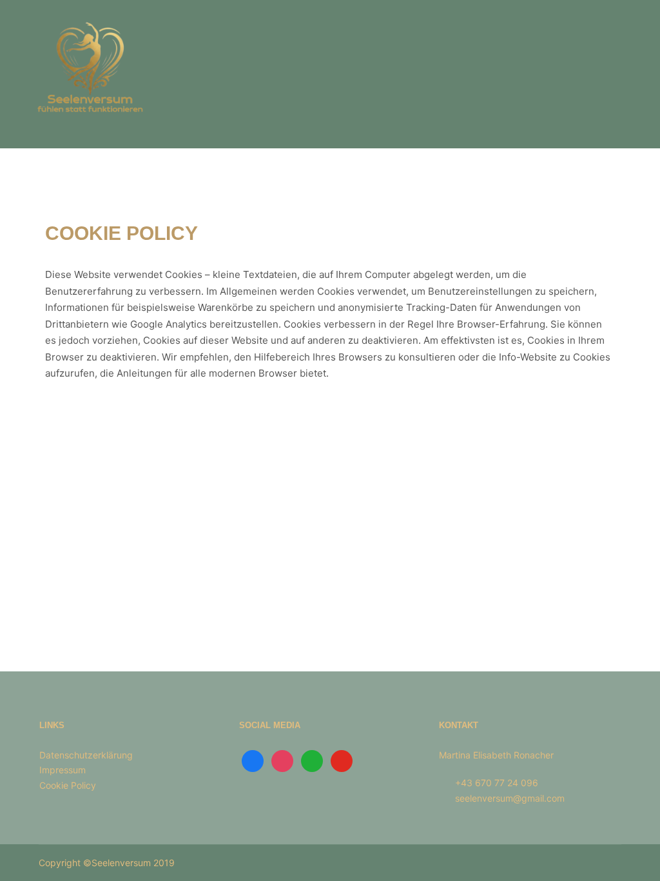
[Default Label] (312, 760)
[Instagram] (282, 760)
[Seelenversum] (90, 74)
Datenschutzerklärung (86, 754)
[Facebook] (253, 760)
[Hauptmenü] (613, 74)
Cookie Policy (67, 785)
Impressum (62, 769)
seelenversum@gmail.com (510, 798)
